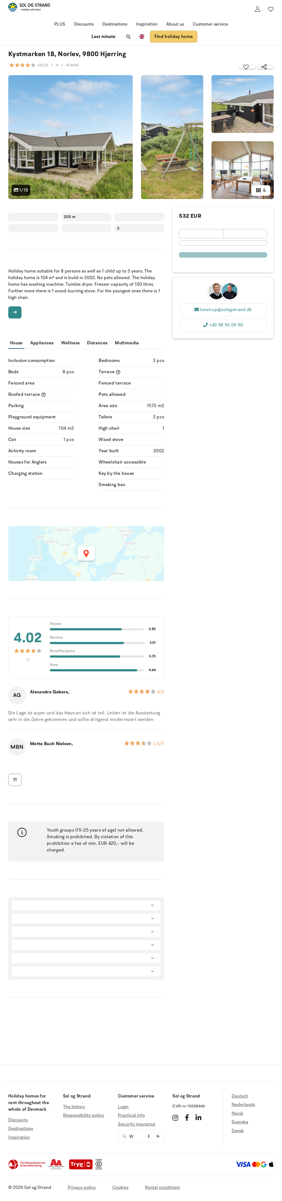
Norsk (237, 1113)
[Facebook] (187, 1117)
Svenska (240, 1122)
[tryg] (82, 1168)
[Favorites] (270, 9)
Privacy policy (82, 1187)
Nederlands (243, 1105)
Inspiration (147, 24)
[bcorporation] (100, 1168)
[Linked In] (198, 1117)
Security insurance (136, 1124)
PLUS (59, 24)
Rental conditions (162, 1187)
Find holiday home (173, 37)
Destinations (114, 24)
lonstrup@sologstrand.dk (226, 310)
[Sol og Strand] (29, 8)
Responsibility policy (83, 1115)
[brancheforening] (27, 1168)
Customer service (210, 24)
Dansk (238, 1131)
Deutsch (240, 1096)
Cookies (120, 1187)
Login (123, 1107)
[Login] (257, 9)
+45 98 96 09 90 (226, 325)
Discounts (84, 24)
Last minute (103, 37)
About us (175, 24)
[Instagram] (175, 1117)
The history (74, 1107)
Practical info (131, 1115)
